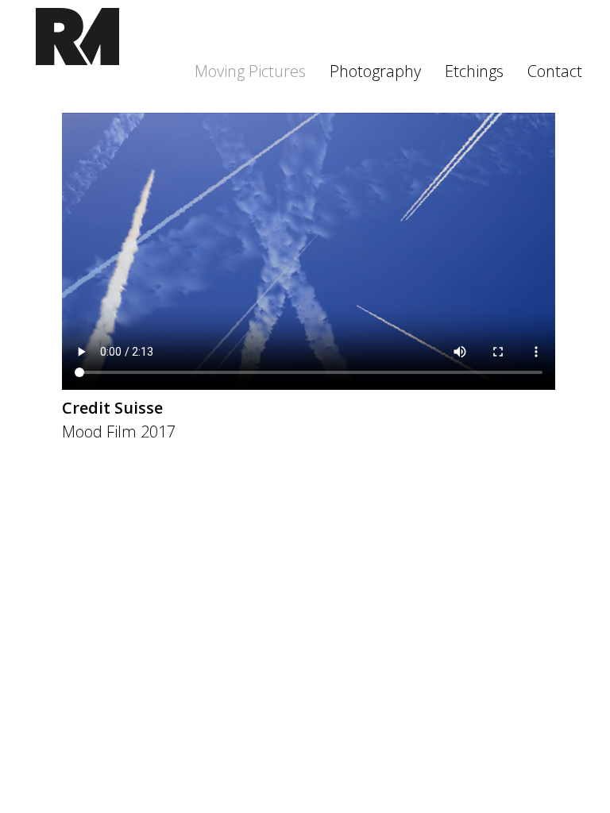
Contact (554, 71)
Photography (375, 71)
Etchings (474, 71)
